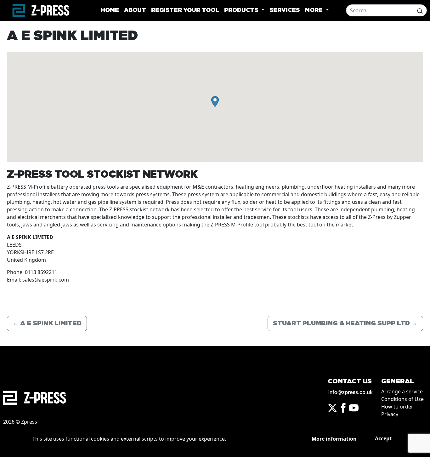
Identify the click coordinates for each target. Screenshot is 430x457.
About (135, 10)
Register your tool (185, 10)
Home (110, 10)
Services (284, 10)
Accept (383, 438)
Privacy (389, 414)
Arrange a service (402, 391)
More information (334, 438)
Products (242, 10)
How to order (397, 406)
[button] (215, 101)
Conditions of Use (402, 399)
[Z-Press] (41, 10)
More (314, 10)
